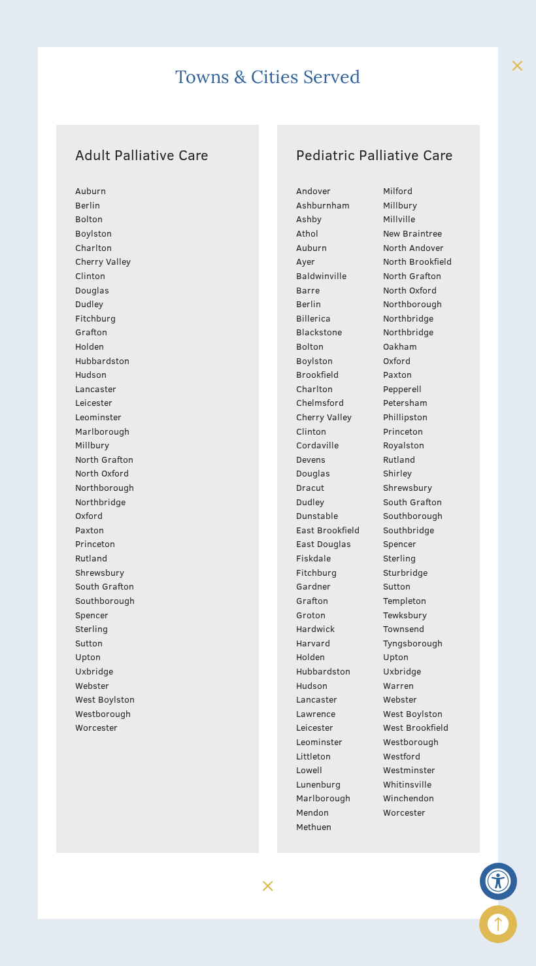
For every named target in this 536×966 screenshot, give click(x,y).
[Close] (517, 66)
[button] (499, 882)
